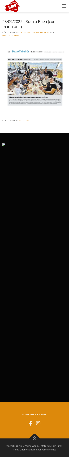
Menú (63, 6)
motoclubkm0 (11, 35)
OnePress (25, 449)
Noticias (24, 120)
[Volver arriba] (34, 438)
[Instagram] (38, 423)
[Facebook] (30, 423)
